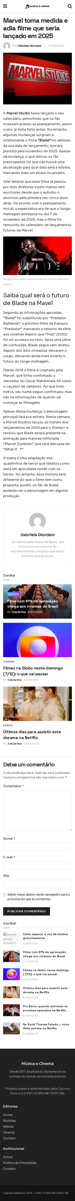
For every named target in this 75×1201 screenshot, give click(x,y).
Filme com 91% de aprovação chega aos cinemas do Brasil (44, 954)
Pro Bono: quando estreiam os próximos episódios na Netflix (45, 1008)
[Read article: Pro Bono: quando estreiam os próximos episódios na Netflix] (11, 1010)
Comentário (13, 786)
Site (6, 876)
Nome (9, 839)
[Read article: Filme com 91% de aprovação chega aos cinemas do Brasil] (11, 956)
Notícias (9, 1121)
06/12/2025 (32, 743)
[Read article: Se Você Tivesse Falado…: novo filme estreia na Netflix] (11, 1028)
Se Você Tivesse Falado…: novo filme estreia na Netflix (46, 1026)
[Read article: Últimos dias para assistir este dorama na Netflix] (37, 704)
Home (7, 1115)
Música (8, 1126)
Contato (9, 1138)
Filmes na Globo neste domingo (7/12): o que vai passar (46, 972)
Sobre (7, 1157)
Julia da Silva (19, 612)
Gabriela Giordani (29, 46)
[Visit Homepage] (37, 6)
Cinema (14, 594)
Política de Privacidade (19, 1163)
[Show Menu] (5, 6)
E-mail (9, 857)
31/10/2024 (56, 46)
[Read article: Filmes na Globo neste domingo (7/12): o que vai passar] (37, 640)
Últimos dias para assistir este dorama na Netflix (45, 990)
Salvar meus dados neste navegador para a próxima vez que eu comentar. (38, 897)
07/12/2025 (36, 612)
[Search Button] (70, 6)
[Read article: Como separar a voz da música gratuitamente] (11, 938)
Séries (8, 725)
